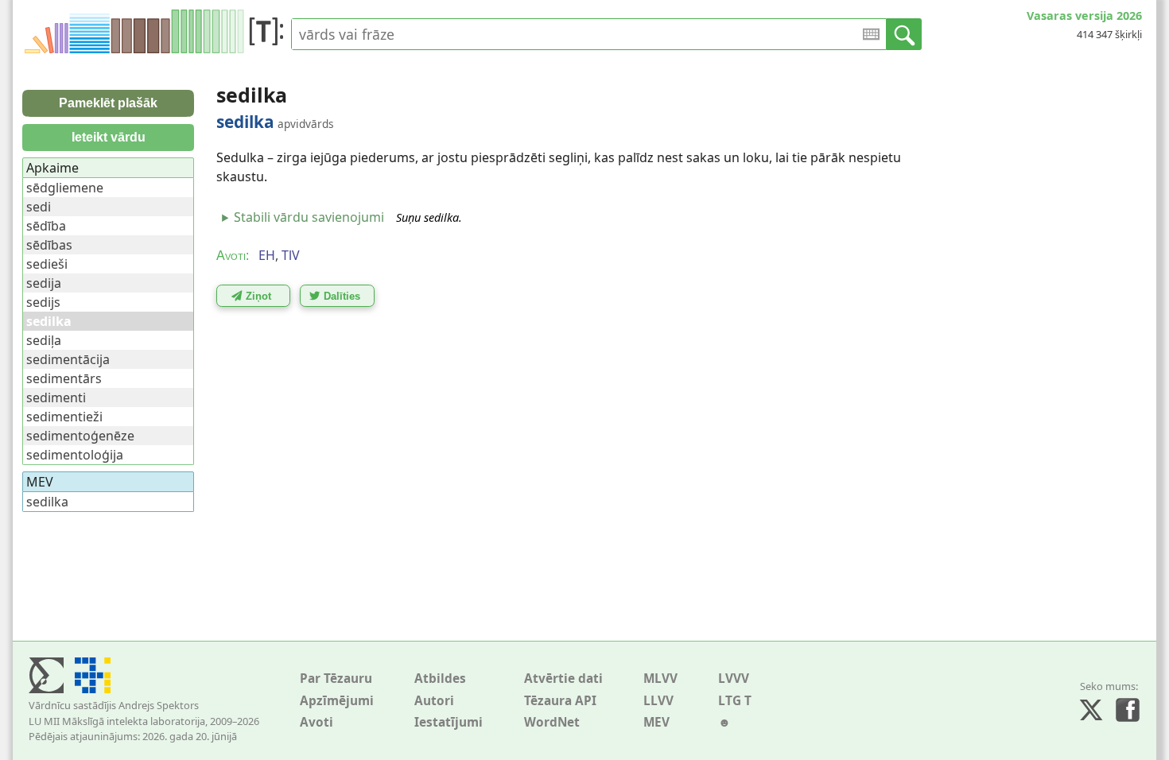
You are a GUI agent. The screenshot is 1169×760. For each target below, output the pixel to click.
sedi (38, 206)
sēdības (49, 245)
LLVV (658, 700)
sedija (43, 283)
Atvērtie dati (563, 678)
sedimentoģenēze (80, 435)
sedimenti (56, 397)
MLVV (660, 678)
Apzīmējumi (337, 700)
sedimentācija (68, 359)
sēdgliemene (64, 187)
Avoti (316, 722)
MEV (656, 722)
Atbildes (440, 678)
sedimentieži (64, 416)
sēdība (46, 226)
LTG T (735, 700)
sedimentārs (64, 378)
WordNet (552, 722)
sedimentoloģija (74, 454)
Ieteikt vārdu (109, 137)
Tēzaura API (560, 700)
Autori (434, 700)
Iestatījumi (448, 722)
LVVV (733, 678)
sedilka (47, 501)
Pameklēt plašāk (108, 103)
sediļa (43, 340)
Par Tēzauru (336, 678)
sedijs (43, 302)
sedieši (47, 264)
